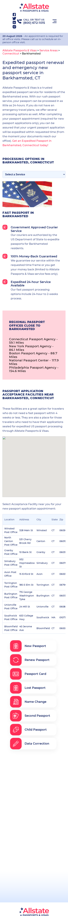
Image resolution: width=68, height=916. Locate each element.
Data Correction (37, 743)
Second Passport (37, 716)
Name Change (35, 702)
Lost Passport (35, 688)
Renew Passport (37, 660)
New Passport (35, 646)
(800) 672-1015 (34, 22)
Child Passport (36, 729)
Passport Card (35, 674)
